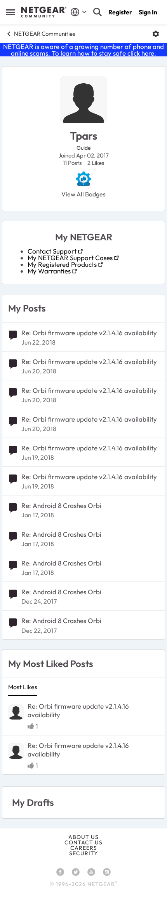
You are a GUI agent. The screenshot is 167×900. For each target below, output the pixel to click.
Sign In (148, 12)
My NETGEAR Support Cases (70, 258)
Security (83, 853)
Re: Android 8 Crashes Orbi (61, 505)
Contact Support (52, 251)
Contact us (83, 842)
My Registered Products (62, 264)
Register (120, 12)
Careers (83, 847)
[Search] (97, 12)
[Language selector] (78, 12)
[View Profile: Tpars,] (16, 712)
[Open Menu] (155, 33)
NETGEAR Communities (44, 33)
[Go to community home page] (43, 12)
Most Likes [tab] (22, 687)
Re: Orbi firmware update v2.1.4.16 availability (89, 333)
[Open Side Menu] (10, 12)
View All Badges (83, 194)
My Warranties (49, 271)
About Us (83, 836)
